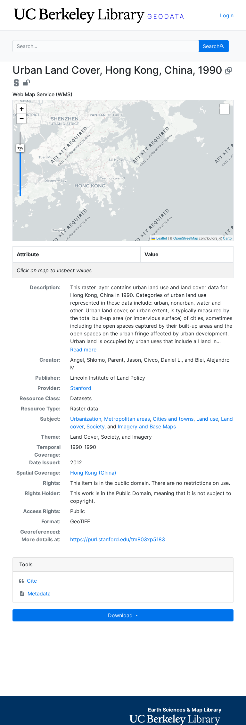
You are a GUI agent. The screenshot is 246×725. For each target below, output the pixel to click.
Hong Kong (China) (93, 472)
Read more (83, 349)
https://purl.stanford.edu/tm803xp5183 (117, 539)
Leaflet (161, 237)
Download (121, 615)
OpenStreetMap (185, 237)
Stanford (80, 388)
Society (95, 426)
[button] (21, 109)
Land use (207, 419)
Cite (32, 580)
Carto (227, 237)
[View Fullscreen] (224, 109)
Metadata (39, 593)
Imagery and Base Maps (147, 426)
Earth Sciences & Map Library (184, 709)
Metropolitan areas (127, 419)
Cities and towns (173, 419)
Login (227, 15)
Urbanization (85, 419)
